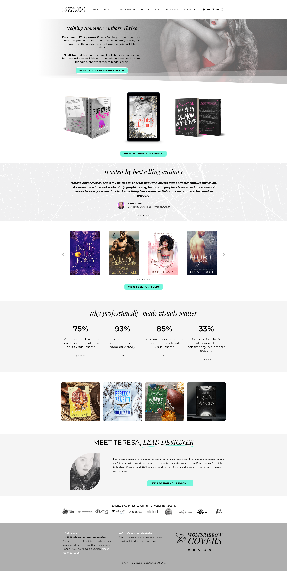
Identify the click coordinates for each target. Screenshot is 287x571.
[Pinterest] (222, 9)
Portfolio (109, 10)
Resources (170, 10)
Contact (188, 10)
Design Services (127, 10)
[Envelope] (208, 9)
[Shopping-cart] (204, 9)
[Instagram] (213, 9)
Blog (157, 10)
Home (95, 10)
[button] (64, 195)
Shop (143, 10)
